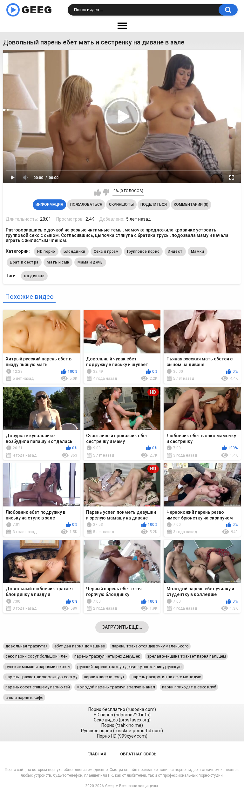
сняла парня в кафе (24, 697)
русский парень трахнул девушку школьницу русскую (129, 666)
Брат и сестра (24, 262)
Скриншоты (121, 204)
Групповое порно (143, 251)
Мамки (197, 251)
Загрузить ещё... (122, 627)
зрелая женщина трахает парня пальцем (186, 656)
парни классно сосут (104, 676)
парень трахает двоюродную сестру (41, 676)
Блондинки (74, 251)
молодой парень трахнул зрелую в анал (116, 687)
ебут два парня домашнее (79, 646)
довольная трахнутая (26, 646)
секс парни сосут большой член (36, 656)
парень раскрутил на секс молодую (166, 676)
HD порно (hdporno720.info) (122, 714)
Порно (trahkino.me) (122, 725)
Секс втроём (106, 251)
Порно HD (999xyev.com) (122, 736)
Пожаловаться (86, 204)
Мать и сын (58, 262)
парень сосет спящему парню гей (37, 687)
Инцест (175, 251)
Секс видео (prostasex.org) (122, 719)
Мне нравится (97, 192)
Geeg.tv (111, 786)
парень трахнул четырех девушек (107, 656)
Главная (96, 754)
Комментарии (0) (191, 204)
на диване (34, 276)
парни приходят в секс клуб (189, 687)
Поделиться (153, 204)
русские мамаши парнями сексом (38, 666)
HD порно (46, 251)
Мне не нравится (106, 192)
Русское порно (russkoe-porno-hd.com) (122, 730)
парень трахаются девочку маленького (150, 646)
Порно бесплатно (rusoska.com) (122, 709)
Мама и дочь (90, 262)
